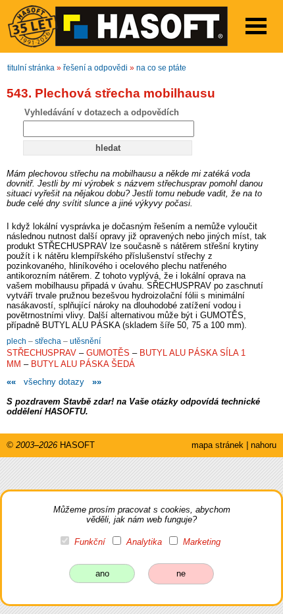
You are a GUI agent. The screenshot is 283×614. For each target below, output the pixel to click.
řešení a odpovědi (95, 67)
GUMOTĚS (108, 353)
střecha (49, 341)
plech (17, 341)
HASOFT (77, 445)
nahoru (263, 445)
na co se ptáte (161, 67)
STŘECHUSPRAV (41, 353)
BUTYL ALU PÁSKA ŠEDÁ (83, 364)
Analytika (144, 542)
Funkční (89, 542)
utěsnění (85, 341)
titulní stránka (31, 67)
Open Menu (256, 26)
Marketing (201, 542)
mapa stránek (218, 445)
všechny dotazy (54, 382)
